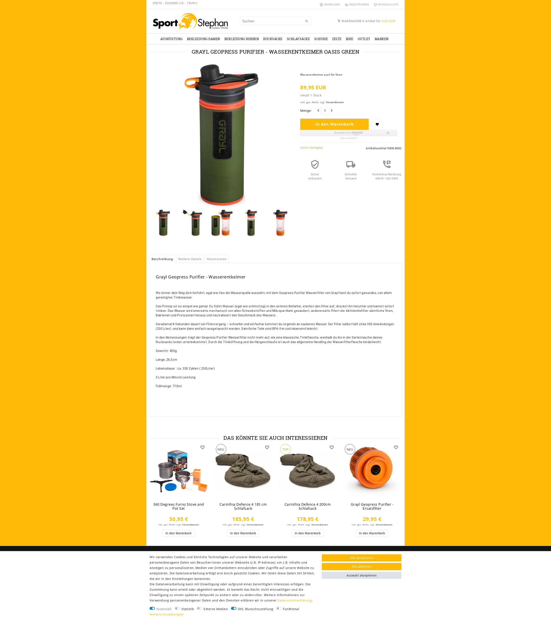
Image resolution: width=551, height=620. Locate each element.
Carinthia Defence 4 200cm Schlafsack (308, 506)
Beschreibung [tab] (162, 259)
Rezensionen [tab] (217, 259)
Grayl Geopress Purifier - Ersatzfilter (372, 506)
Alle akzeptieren (361, 558)
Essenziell (164, 609)
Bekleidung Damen (203, 39)
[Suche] (307, 21)
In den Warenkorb (334, 124)
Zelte (337, 39)
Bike (349, 39)
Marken (382, 39)
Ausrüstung (171, 39)
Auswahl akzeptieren (362, 575)
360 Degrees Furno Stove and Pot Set (178, 506)
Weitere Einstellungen (167, 614)
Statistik (187, 609)
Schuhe (321, 39)
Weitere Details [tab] (190, 259)
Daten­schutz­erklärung (294, 600)
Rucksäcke (273, 39)
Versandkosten (335, 102)
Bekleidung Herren (241, 39)
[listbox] (243, 471)
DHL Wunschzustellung (255, 609)
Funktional (291, 609)
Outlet (364, 39)
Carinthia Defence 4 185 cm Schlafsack (243, 506)
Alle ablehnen (362, 566)
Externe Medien (216, 609)
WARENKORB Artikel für (368, 21)
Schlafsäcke (298, 39)
